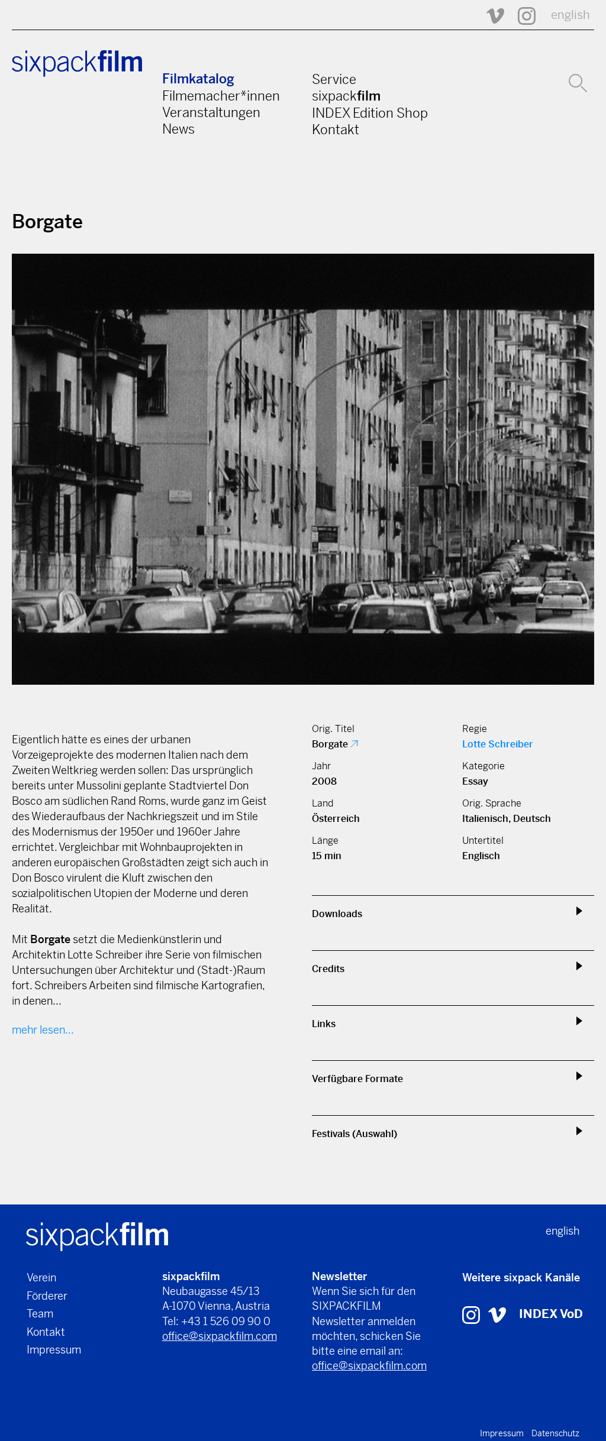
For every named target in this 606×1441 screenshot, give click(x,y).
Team (40, 1313)
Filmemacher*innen (221, 96)
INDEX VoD (551, 1314)
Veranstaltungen (211, 112)
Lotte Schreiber (497, 744)
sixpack (346, 96)
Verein (41, 1277)
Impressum (54, 1349)
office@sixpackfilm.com (219, 1336)
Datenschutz (555, 1433)
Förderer (47, 1296)
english (570, 15)
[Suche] (578, 81)
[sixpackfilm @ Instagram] (521, 15)
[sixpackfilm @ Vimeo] (490, 15)
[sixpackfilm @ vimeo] (497, 1314)
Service (334, 79)
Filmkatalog (198, 79)
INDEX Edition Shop (370, 113)
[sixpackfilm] (97, 1235)
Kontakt (335, 129)
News (178, 129)
